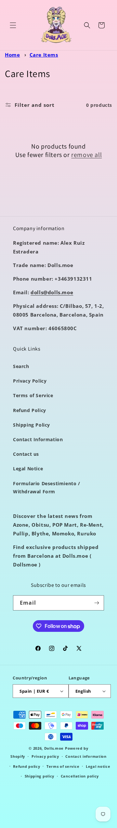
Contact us (26, 454)
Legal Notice (28, 468)
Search (21, 366)
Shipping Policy (31, 425)
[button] (13, 25)
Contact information (85, 756)
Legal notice (98, 766)
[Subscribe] (96, 602)
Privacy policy (45, 756)
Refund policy (26, 766)
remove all (86, 155)
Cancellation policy (80, 776)
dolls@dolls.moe (52, 292)
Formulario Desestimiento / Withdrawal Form (46, 487)
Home (12, 54)
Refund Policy (29, 410)
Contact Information (38, 439)
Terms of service (62, 766)
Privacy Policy (29, 381)
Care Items (44, 54)
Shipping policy (40, 776)
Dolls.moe (54, 748)
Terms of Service (33, 395)
